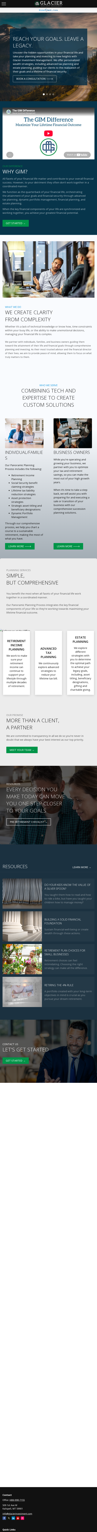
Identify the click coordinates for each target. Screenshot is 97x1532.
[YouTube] (18, 1518)
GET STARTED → (16, 223)
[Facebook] (4, 1518)
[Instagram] (22, 1518)
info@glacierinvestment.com (17, 1513)
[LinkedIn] (13, 1518)
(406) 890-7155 (17, 1500)
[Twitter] (8, 1518)
